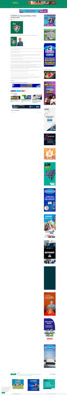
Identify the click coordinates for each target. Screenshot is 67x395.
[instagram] (55, 374)
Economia (33, 6)
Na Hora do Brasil (17, 393)
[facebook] (50, 374)
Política (29, 6)
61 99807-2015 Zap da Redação (18, 14)
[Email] (24, 91)
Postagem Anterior (13, 112)
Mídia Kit (55, 393)
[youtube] (54, 374)
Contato (52, 393)
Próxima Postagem (39, 112)
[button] (55, 7)
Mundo (36, 6)
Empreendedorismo (44, 6)
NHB (12, 6)
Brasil (19, 6)
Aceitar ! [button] (3, 392)
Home (47, 393)
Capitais (23, 6)
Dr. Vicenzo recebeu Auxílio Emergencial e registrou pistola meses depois (15, 101)
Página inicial (12, 14)
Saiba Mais (6, 391)
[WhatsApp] (21, 91)
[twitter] (52, 374)
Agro (39, 6)
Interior (26, 6)
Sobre (49, 393)
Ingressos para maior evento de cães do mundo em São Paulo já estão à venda (26, 101)
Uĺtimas (15, 6)
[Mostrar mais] (26, 91)
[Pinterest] (23, 91)
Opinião (49, 6)
